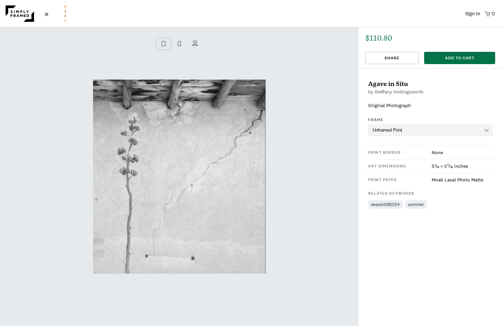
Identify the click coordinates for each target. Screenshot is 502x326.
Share (392, 58)
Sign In (472, 13)
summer (416, 204)
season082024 (385, 204)
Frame (376, 119)
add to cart (459, 58)
